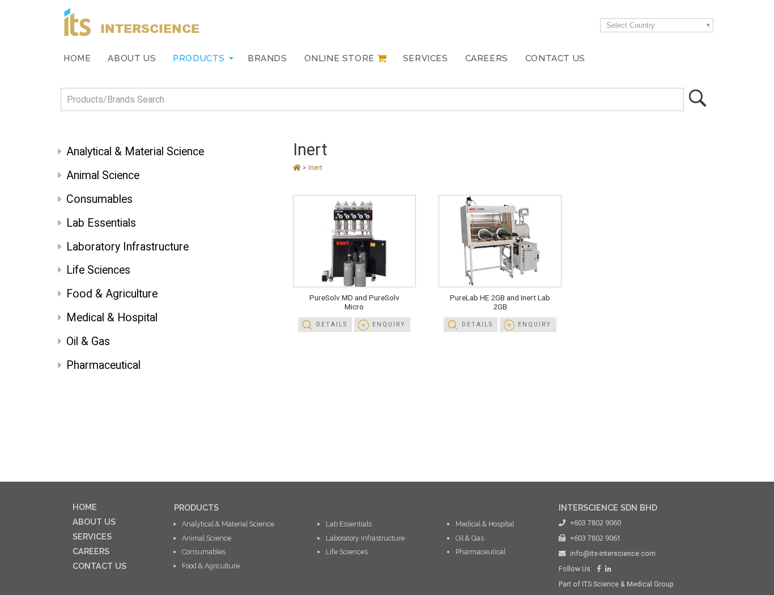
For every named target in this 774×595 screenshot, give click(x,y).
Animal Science (102, 175)
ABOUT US (94, 521)
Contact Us (555, 58)
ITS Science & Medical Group (628, 584)
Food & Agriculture (112, 293)
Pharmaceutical (103, 365)
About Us (132, 58)
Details (331, 324)
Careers (486, 58)
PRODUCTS (196, 507)
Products (199, 58)
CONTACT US (99, 566)
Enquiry (389, 324)
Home (77, 58)
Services (425, 58)
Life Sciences (98, 270)
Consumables (99, 199)
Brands (267, 58)
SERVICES (92, 536)
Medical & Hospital (112, 317)
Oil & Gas (88, 341)
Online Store (339, 58)
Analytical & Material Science (135, 151)
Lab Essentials (101, 223)
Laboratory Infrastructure (127, 246)
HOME (85, 507)
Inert (310, 149)
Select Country (630, 25)
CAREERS (91, 551)
